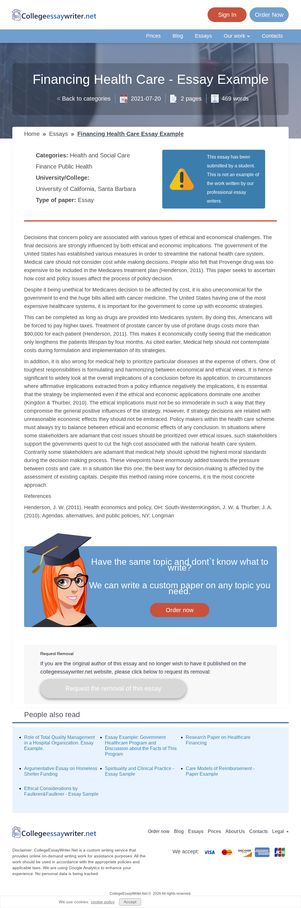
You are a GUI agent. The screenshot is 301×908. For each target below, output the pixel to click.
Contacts (272, 36)
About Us (235, 831)
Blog (178, 36)
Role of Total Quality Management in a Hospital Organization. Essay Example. (59, 743)
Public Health (76, 166)
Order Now (269, 14)
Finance (47, 166)
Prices (153, 36)
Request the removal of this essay (113, 688)
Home (32, 134)
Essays (203, 36)
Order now (179, 610)
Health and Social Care (101, 155)
